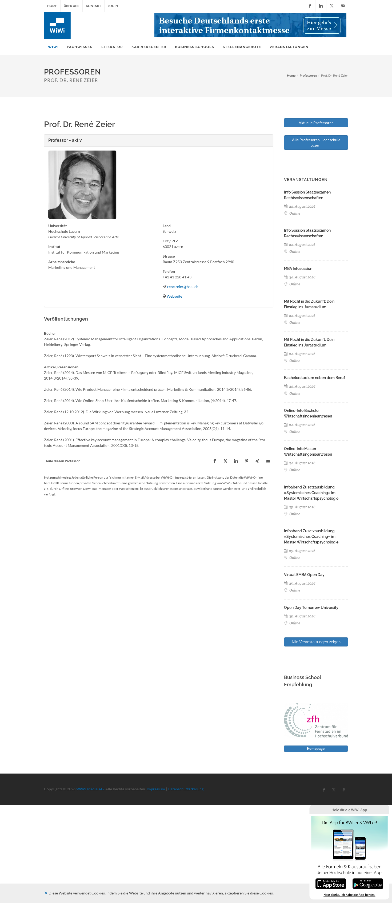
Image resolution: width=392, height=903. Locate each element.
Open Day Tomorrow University (311, 607)
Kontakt (93, 6)
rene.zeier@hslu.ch (182, 286)
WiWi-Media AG (90, 789)
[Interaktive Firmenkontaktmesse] (250, 25)
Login (113, 6)
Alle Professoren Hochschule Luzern (316, 142)
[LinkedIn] (320, 6)
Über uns (71, 6)
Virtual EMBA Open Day (304, 575)
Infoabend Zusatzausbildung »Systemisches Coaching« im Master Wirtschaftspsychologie (311, 492)
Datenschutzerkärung (185, 789)
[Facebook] (310, 6)
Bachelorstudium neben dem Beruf (314, 378)
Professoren (308, 75)
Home (52, 6)
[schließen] (46, 893)
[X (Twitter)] (331, 6)
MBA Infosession (298, 268)
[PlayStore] (367, 883)
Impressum (156, 789)
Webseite (174, 296)
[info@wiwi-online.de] (342, 6)
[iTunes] (330, 883)
